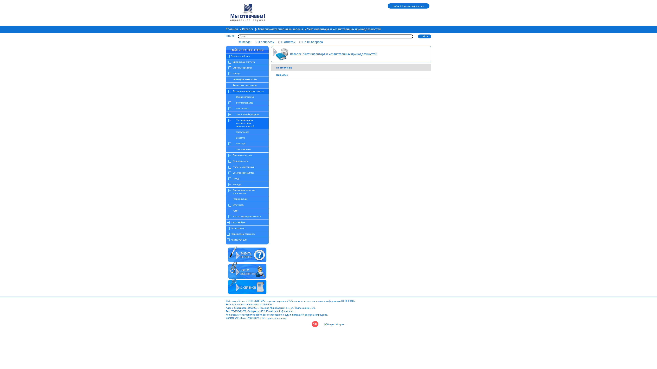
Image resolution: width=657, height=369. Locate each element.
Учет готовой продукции (248, 114)
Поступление (242, 132)
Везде (246, 42)
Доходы (236, 178)
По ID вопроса (312, 42)
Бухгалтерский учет (240, 56)
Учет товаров (242, 108)
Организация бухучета (244, 62)
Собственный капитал (243, 173)
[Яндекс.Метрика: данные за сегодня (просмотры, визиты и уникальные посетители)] (334, 324)
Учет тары (241, 143)
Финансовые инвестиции (245, 85)
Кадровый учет (238, 228)
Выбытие (240, 138)
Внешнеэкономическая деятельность (244, 191)
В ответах (287, 42)
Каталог (247, 29)
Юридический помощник (243, 234)
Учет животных (243, 149)
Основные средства (242, 68)
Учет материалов (244, 103)
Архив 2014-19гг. (239, 240)
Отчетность (238, 205)
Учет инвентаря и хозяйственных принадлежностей (344, 29)
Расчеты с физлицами (243, 167)
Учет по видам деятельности (247, 216)
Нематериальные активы (245, 79)
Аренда (236, 73)
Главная (232, 29)
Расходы (237, 184)
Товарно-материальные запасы (280, 29)
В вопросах (265, 42)
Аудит (236, 211)
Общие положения (245, 97)
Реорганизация (240, 199)
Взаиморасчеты (240, 161)
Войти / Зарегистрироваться (408, 6)
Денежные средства (242, 155)
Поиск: (230, 36)
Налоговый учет (239, 222)
